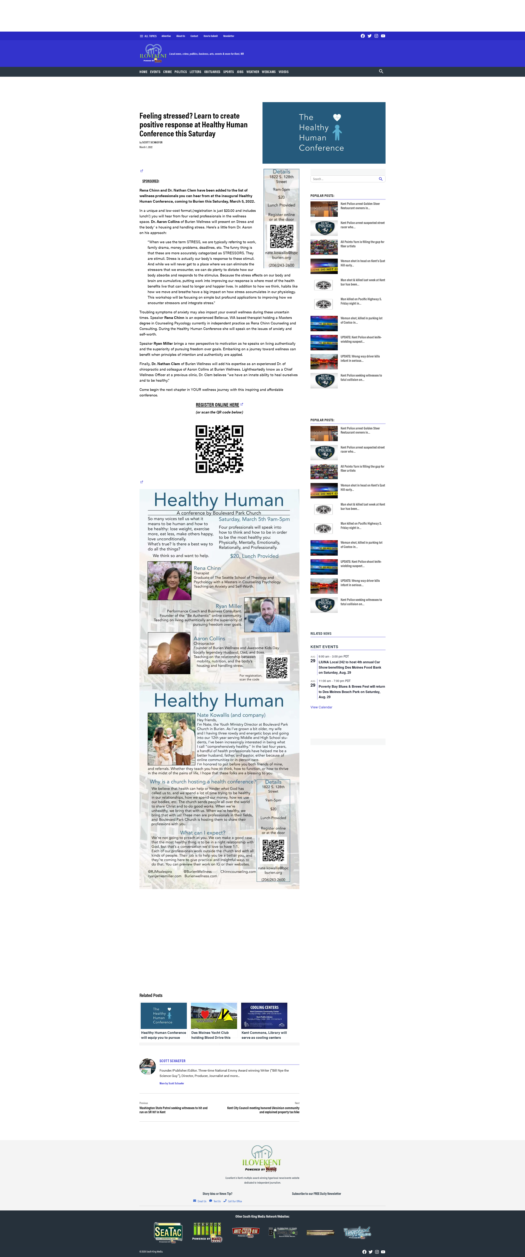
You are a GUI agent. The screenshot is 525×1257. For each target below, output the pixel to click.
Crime (167, 71)
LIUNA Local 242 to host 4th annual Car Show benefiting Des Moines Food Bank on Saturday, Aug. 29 (350, 667)
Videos (284, 71)
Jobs (240, 71)
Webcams (269, 71)
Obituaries (212, 71)
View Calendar (321, 707)
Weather (253, 71)
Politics (181, 71)
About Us (180, 36)
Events (155, 71)
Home (143, 71)
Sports (228, 71)
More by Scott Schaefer (172, 1083)
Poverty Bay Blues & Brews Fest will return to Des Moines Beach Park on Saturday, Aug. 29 (352, 691)
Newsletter (228, 36)
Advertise (166, 36)
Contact (194, 36)
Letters (195, 71)
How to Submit (211, 36)
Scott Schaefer (152, 142)
